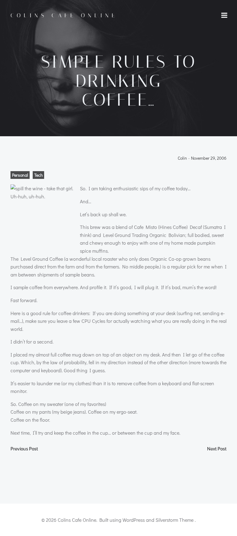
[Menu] (224, 15)
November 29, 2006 (209, 158)
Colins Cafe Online (64, 15)
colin (182, 158)
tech (38, 175)
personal (20, 175)
